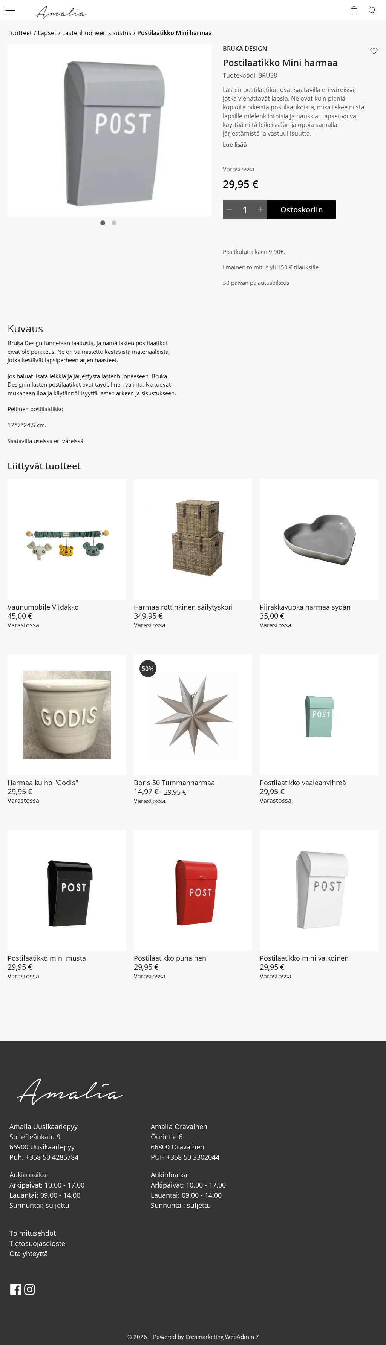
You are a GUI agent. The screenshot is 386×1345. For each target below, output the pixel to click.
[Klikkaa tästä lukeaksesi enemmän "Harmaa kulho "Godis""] (67, 714)
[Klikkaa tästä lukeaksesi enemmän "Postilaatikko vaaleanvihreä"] (319, 714)
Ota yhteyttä (28, 1253)
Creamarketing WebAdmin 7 (222, 1336)
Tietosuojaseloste (37, 1243)
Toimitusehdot (32, 1233)
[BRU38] (110, 131)
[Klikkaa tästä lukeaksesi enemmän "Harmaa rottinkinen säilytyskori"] (193, 539)
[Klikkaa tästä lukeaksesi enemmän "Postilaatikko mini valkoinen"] (319, 890)
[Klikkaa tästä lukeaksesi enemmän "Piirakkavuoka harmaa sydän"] (319, 539)
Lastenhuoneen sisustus (97, 33)
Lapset (47, 33)
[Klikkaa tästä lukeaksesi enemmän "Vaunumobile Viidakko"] (67, 539)
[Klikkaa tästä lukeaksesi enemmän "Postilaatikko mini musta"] (67, 890)
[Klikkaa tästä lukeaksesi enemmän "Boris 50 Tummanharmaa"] (193, 714)
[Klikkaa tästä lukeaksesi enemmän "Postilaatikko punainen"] (193, 890)
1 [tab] (109, 233)
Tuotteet (20, 33)
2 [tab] (121, 233)
